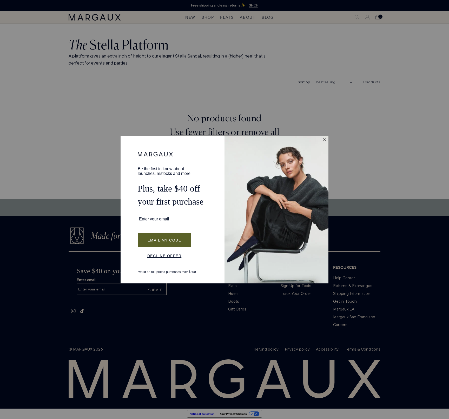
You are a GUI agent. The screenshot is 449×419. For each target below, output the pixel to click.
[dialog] (224, 209)
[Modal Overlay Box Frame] (224, 209)
